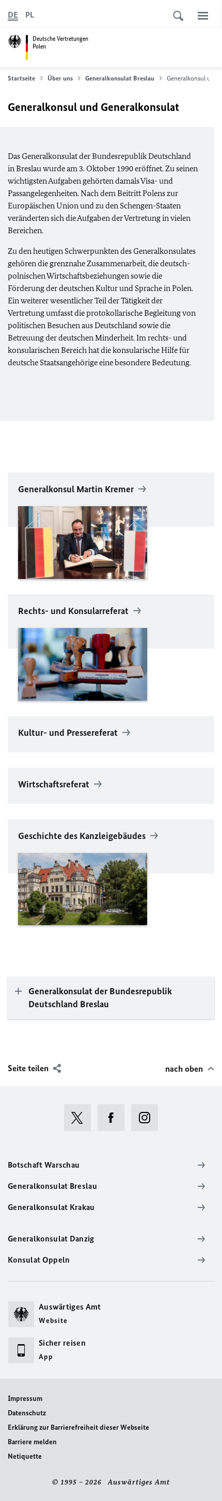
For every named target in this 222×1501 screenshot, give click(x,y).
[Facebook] (114, 1117)
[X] (81, 1117)
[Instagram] (148, 1117)
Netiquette (25, 1456)
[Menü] (203, 15)
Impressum (25, 1398)
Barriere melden (32, 1442)
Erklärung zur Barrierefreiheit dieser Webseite (78, 1427)
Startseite (21, 78)
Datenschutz (27, 1413)
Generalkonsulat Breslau (119, 78)
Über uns (60, 78)
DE (13, 15)
